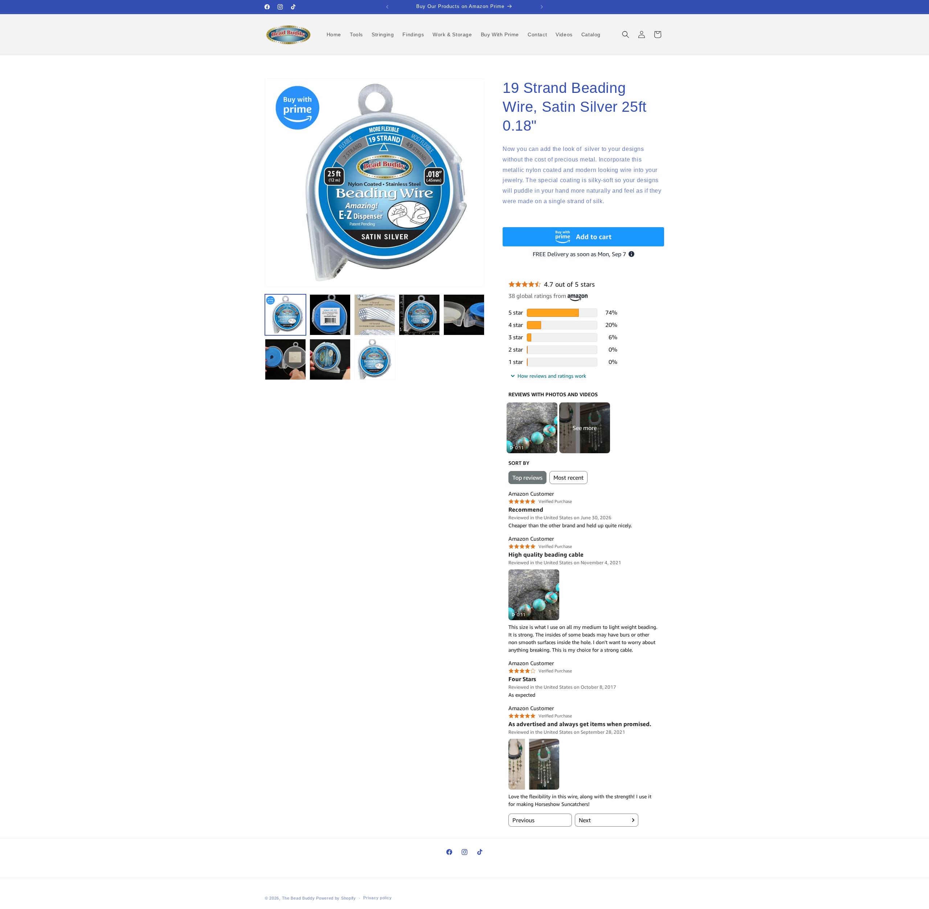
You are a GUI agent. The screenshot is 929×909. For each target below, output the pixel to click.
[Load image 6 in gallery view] (285, 359)
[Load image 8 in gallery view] (374, 359)
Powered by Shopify (336, 898)
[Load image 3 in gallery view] (374, 314)
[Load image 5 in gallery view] (463, 314)
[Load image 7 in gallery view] (330, 359)
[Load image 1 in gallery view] (285, 314)
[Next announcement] (542, 7)
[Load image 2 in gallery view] (330, 314)
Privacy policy (377, 898)
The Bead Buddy (298, 898)
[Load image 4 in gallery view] (419, 314)
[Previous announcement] (387, 7)
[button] (626, 34)
